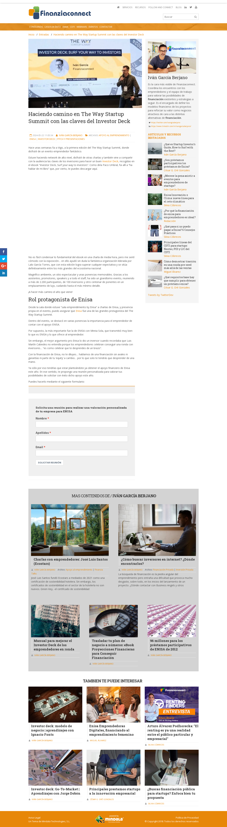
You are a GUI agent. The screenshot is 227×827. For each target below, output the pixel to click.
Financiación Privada (163, 569)
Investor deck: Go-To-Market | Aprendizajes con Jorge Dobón (55, 791)
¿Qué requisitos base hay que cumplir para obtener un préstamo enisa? (180, 280)
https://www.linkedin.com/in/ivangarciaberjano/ (171, 126)
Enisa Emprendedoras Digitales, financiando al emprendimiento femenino (111, 730)
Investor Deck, (110, 161)
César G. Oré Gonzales (177, 170)
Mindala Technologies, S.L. (56, 821)
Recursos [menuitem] (140, 7)
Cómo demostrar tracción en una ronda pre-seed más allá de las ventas (180, 265)
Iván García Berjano (71, 135)
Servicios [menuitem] (127, 7)
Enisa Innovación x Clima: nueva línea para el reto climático (179, 198)
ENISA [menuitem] (65, 26)
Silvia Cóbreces (172, 205)
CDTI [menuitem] (72, 26)
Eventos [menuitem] (93, 26)
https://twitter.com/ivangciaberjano (165, 122)
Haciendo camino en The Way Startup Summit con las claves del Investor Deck (98, 34)
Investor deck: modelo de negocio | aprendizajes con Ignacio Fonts (52, 730)
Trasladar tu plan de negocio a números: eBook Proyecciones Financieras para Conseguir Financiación (113, 649)
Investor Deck (47, 139)
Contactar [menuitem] (105, 26)
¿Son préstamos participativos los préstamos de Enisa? (177, 163)
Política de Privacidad (187, 817)
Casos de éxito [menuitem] (53, 26)
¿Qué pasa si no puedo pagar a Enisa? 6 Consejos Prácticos (179, 230)
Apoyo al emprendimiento (114, 135)
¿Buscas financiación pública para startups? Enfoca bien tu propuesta (171, 793)
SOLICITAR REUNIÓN (49, 462)
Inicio (31, 34)
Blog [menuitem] (179, 7)
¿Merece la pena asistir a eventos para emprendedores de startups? (179, 180)
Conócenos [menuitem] (36, 26)
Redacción (170, 221)
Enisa (33, 139)
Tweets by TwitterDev (160, 295)
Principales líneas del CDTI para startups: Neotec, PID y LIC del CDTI (178, 247)
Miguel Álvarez (172, 271)
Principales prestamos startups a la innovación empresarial (114, 791)
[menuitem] (118, 7)
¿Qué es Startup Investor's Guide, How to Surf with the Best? (179, 147)
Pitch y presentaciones (71, 139)
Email (39, 447)
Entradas (44, 34)
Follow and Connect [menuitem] (160, 7)
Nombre (41, 418)
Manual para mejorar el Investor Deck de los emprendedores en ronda (54, 645)
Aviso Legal (34, 817)
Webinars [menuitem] (82, 26)
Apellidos (42, 433)
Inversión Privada (184, 569)
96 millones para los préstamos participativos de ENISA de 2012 (171, 645)
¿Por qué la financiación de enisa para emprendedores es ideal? (180, 214)
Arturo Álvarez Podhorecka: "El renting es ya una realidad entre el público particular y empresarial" (172, 732)
